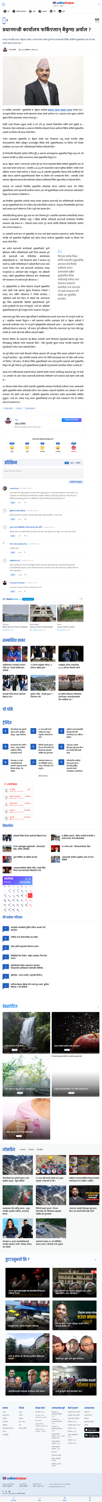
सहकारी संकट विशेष (74, 1412)
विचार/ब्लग (6, 1415)
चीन (54, 11)
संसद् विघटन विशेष (73, 1419)
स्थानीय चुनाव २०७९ (74, 1425)
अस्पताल (44, 11)
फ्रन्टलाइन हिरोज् (56, 1455)
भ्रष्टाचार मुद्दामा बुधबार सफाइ (60, 110)
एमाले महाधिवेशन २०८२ (73, 1436)
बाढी (63, 11)
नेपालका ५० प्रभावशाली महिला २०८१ (57, 1421)
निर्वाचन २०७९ (72, 1428)
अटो (20, 1425)
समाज (4, 1412)
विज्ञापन (86, 1419)
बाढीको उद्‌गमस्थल (21, 11)
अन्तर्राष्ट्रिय (5, 1435)
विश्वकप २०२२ (72, 1440)
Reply (12, 502)
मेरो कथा (54, 1452)
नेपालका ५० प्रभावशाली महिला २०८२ (57, 1414)
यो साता (31, 1150)
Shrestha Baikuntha (18, 544)
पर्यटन (21, 1415)
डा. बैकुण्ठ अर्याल (8, 408)
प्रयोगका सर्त (88, 1415)
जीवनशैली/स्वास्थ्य (8, 1428)
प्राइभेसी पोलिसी (89, 1422)
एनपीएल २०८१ (39, 1412)
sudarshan (14, 488)
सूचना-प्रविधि (23, 1428)
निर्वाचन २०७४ (72, 1422)
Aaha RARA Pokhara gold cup (41, 1425)
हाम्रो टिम (86, 1412)
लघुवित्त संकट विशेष (74, 1415)
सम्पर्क (86, 1425)
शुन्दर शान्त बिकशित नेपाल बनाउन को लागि (26, 527)
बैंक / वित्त (22, 1422)
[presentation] (77, 599)
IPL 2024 (38, 1421)
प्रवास (4, 1432)
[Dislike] (24, 503)
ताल (8, 11)
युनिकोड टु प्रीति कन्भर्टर (56, 1465)
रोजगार (21, 1419)
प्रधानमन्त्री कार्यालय (30, 408)
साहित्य (5, 1419)
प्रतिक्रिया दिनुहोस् (76, 482)
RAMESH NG (15, 560)
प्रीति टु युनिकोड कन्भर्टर (56, 1460)
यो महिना (40, 1150)
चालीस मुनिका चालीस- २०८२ (56, 1443)
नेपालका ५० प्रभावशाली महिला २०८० (57, 1429)
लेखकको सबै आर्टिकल (71, 420)
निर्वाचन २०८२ (72, 1432)
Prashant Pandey (17, 583)
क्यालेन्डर (8, 878)
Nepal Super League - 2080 (40, 1430)
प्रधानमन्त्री (19, 408)
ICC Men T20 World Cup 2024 (41, 1416)
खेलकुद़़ (5, 1425)
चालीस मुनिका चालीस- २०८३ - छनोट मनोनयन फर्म (58, 1436)
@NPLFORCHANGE (18, 510)
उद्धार (34, 11)
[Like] (18, 503)
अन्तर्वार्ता (5, 1422)
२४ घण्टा (22, 1150)
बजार (20, 1412)
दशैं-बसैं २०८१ (72, 1443)
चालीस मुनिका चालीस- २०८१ (56, 1448)
